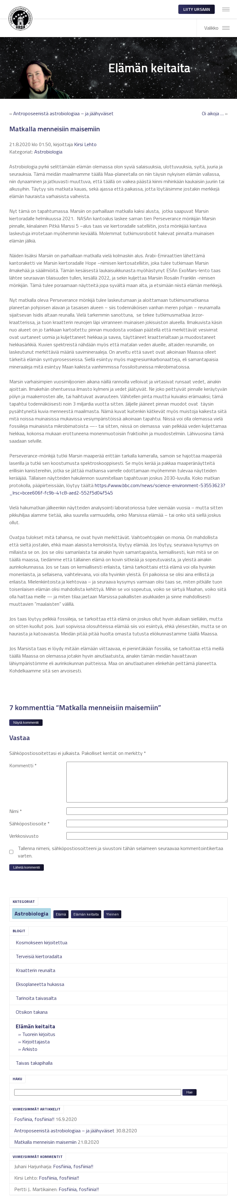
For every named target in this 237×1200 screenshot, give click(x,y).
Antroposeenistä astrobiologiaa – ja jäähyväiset (64, 1130)
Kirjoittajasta (36, 1041)
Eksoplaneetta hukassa (40, 984)
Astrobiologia (31, 913)
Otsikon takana (32, 1012)
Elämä (61, 914)
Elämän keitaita (86, 914)
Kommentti (23, 765)
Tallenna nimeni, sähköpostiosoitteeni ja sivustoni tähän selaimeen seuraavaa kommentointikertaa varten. (120, 851)
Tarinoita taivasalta (36, 998)
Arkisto (29, 1049)
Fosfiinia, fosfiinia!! (34, 1119)
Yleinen (112, 914)
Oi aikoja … (213, 113)
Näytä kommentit (26, 722)
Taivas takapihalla (34, 1063)
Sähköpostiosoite (29, 823)
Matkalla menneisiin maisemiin (45, 1142)
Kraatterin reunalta (35, 970)
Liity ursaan (196, 9)
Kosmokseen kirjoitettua (41, 942)
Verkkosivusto (24, 836)
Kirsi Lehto (85, 144)
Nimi (15, 811)
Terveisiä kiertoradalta (39, 956)
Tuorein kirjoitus (38, 1034)
